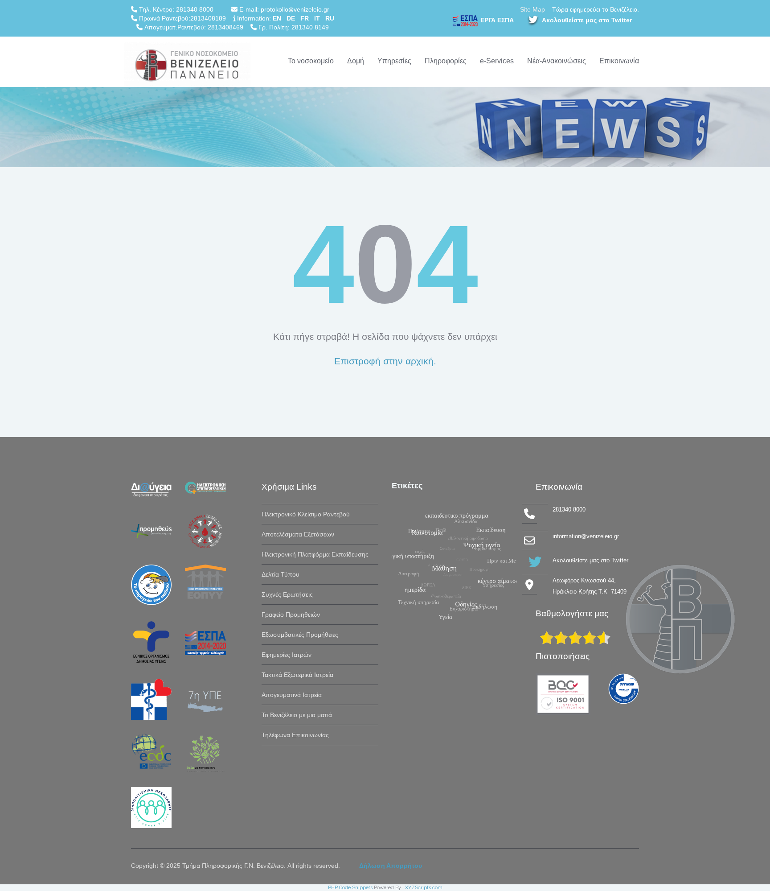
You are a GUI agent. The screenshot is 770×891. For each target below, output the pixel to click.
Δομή (355, 61)
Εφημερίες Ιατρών (286, 654)
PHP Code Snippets (350, 888)
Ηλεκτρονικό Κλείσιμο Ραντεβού (306, 514)
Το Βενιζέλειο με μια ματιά (297, 714)
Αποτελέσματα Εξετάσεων (298, 534)
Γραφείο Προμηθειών (291, 614)
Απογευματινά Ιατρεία (292, 694)
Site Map (532, 9)
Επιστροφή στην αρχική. (385, 361)
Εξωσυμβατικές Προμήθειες (300, 634)
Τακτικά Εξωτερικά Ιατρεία (297, 674)
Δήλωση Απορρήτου (390, 865)
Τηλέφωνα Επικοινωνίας (295, 734)
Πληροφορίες (446, 61)
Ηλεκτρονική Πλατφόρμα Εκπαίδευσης (315, 554)
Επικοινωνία (619, 61)
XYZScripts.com (423, 888)
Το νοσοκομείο (311, 61)
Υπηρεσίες (394, 61)
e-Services (497, 61)
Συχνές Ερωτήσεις (287, 594)
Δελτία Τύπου (280, 574)
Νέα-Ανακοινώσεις (556, 61)
